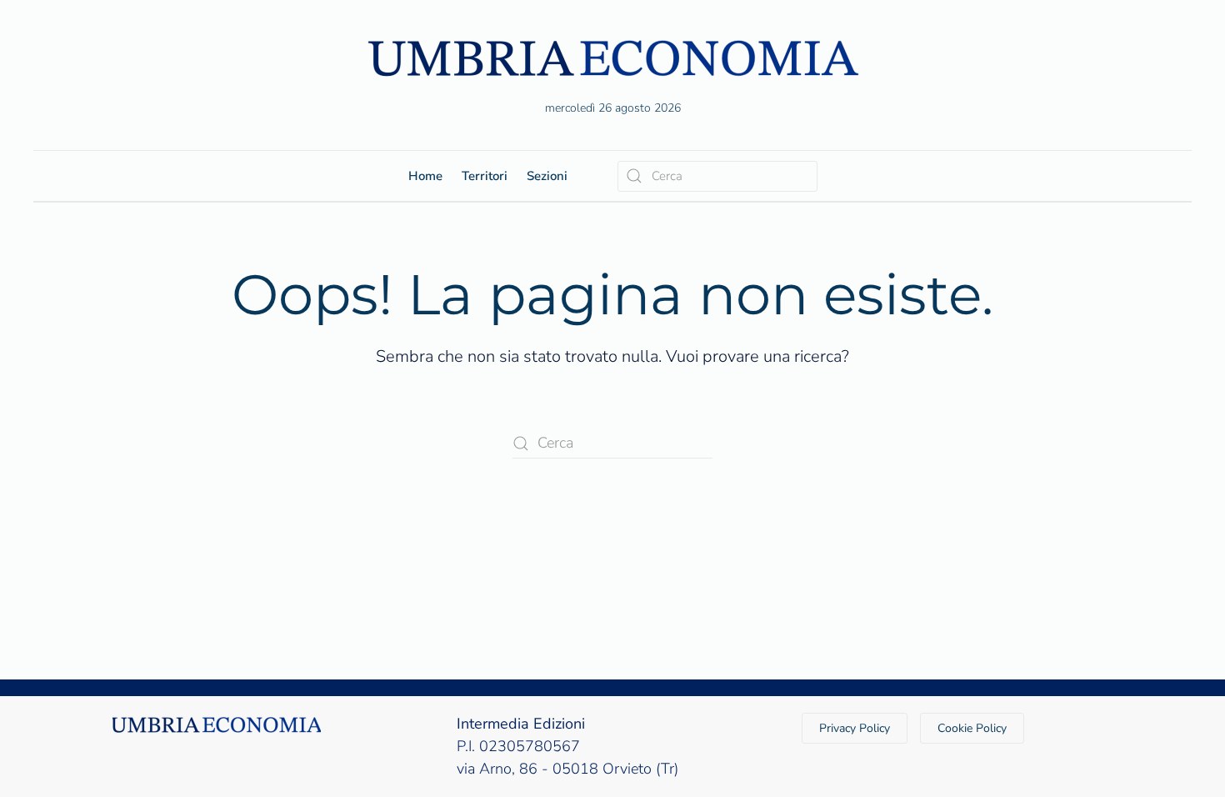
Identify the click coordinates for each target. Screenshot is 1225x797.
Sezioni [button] (547, 176)
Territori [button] (485, 176)
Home (425, 176)
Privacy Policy (854, 728)
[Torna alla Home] (612, 58)
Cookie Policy (972, 728)
